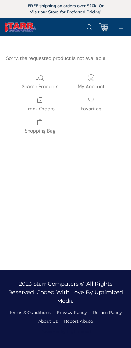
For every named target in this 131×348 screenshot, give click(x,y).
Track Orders (40, 108)
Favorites (91, 108)
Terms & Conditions (30, 312)
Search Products (40, 86)
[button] (25, 27)
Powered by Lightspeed (66, 331)
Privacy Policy (72, 312)
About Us (48, 321)
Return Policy (107, 312)
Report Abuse (78, 321)
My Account (91, 86)
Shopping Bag (40, 131)
